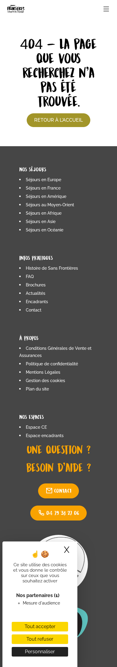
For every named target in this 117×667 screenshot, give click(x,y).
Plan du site (37, 389)
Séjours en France (43, 188)
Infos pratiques (36, 257)
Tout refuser (39, 639)
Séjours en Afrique (44, 213)
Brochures (36, 285)
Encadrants (37, 301)
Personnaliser (40, 651)
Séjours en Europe (43, 179)
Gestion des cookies (45, 380)
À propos (28, 338)
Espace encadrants (45, 435)
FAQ (30, 276)
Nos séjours (32, 169)
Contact (33, 310)
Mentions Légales (43, 372)
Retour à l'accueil (58, 120)
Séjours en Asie (41, 221)
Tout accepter (40, 626)
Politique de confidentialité (52, 363)
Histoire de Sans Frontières (52, 268)
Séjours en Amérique (46, 196)
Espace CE (36, 427)
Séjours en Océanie (44, 230)
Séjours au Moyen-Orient (50, 204)
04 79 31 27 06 (62, 512)
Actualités (35, 293)
